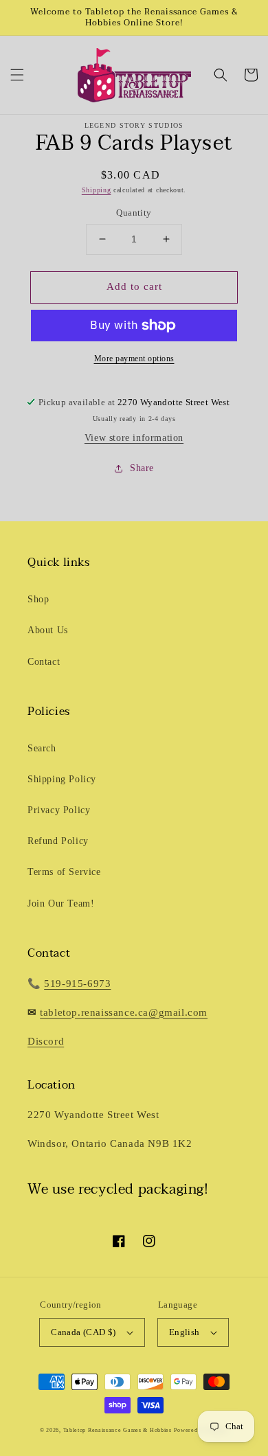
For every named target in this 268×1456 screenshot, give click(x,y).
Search (41, 748)
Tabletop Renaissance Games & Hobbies (117, 1430)
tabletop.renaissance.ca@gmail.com (124, 1012)
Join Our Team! (60, 903)
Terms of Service (64, 872)
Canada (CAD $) (83, 1332)
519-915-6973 (77, 983)
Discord (45, 1041)
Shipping (96, 190)
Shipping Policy (61, 779)
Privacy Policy (58, 810)
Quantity (133, 212)
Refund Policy (58, 841)
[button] (17, 75)
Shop (38, 599)
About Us (47, 630)
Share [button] (142, 468)
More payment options (134, 358)
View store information (134, 438)
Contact (43, 662)
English (184, 1332)
